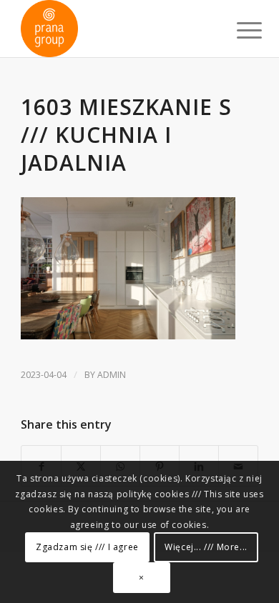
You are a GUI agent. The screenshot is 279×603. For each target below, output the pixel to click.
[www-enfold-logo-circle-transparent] (115, 28)
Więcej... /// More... (206, 547)
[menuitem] (238, 30)
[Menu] (238, 30)
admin (111, 375)
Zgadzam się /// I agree (87, 547)
